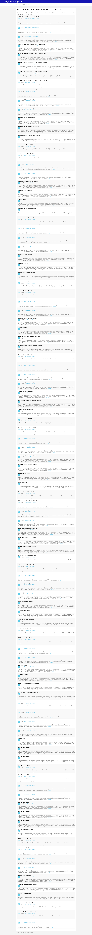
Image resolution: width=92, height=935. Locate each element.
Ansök (19, 18)
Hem (17, 4)
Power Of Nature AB (27, 18)
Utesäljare (33, 82)
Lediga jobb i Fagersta (13, 1)
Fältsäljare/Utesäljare (35, 18)
